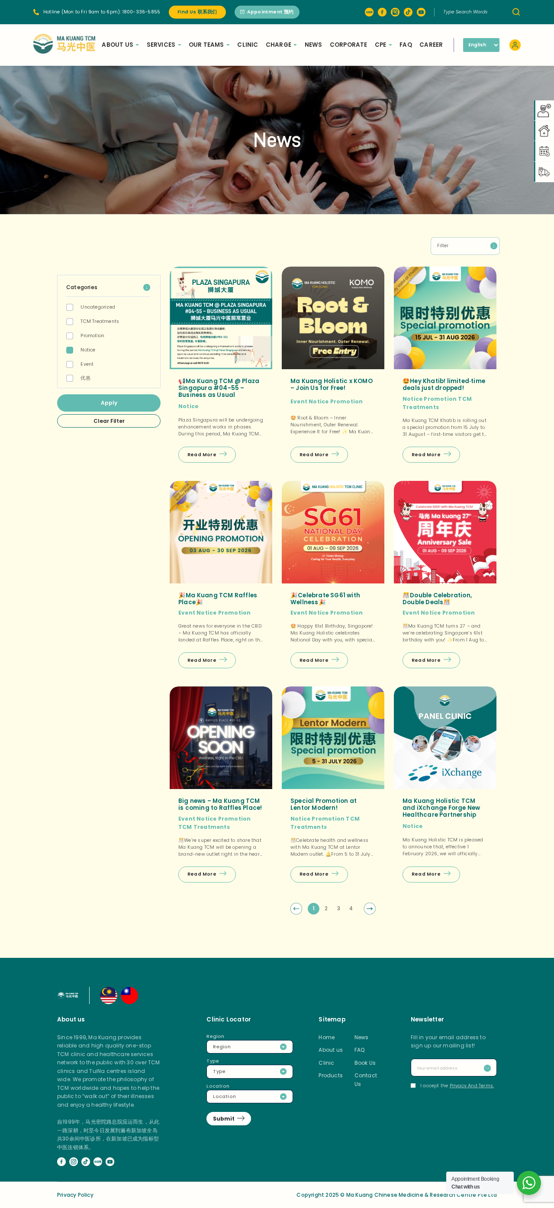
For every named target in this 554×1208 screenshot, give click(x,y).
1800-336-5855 (141, 12)
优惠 (85, 378)
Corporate (348, 45)
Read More (201, 454)
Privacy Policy (75, 1194)
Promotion (92, 335)
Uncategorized (98, 307)
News (313, 45)
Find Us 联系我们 (197, 12)
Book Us (365, 1062)
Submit (224, 1118)
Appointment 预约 (270, 12)
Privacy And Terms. (472, 1085)
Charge (278, 45)
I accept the (457, 1085)
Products (331, 1075)
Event (87, 364)
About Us (117, 45)
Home (327, 1037)
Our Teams (206, 45)
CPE (381, 45)
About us (331, 1049)
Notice (88, 350)
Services (161, 45)
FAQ (405, 45)
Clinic (247, 45)
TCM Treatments (100, 321)
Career (431, 45)
